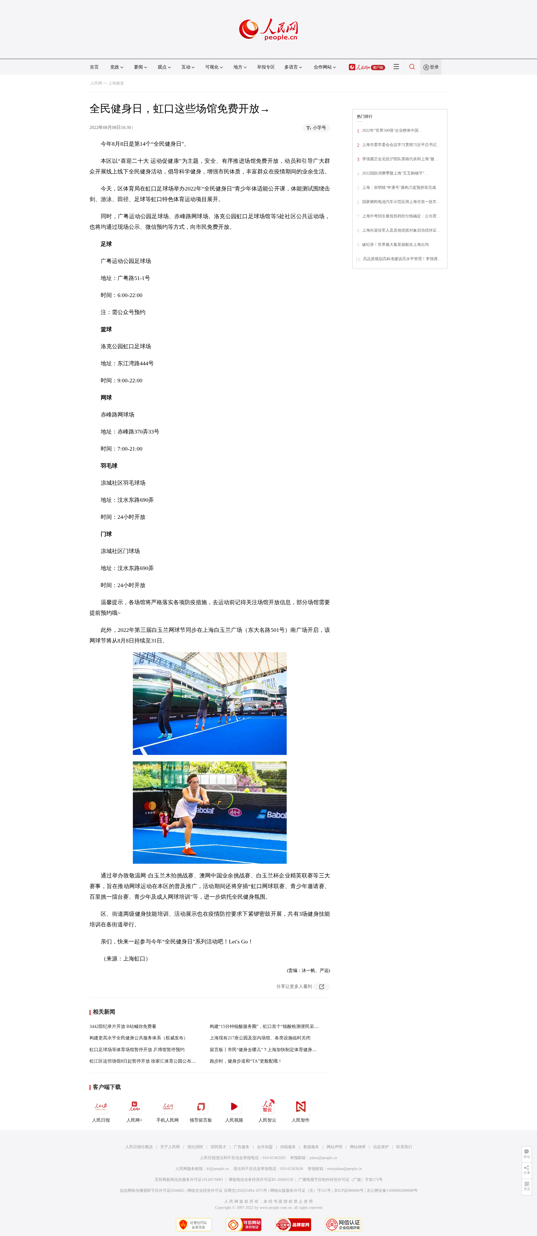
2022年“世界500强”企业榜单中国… (392, 130)
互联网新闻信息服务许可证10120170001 (189, 1180)
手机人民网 (167, 1120)
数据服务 (311, 1147)
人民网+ (134, 1120)
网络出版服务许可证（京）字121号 (300, 1190)
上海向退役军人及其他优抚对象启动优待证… (401, 230)
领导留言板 (201, 1120)
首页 (94, 67)
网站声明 (334, 1147)
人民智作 (301, 1120)
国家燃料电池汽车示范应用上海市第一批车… (401, 202)
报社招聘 (195, 1147)
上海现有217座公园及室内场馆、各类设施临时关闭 (260, 1037)
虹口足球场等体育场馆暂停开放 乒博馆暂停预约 (137, 1049)
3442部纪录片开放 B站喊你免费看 (123, 1026)
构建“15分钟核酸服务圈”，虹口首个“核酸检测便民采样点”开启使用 (276, 1026)
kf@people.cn (218, 1169)
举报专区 (266, 67)
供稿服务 (288, 1147)
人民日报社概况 (139, 1147)
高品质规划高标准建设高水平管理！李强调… (402, 259)
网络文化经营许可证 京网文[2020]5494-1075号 (227, 1190)
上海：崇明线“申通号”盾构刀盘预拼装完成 (399, 187)
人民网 (96, 83)
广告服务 (241, 1147)
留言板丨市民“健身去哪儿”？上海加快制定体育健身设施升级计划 (274, 1049)
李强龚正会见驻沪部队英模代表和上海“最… (400, 159)
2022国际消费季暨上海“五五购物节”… (395, 173)
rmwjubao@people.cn (344, 1169)
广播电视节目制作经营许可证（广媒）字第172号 (340, 1180)
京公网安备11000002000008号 (392, 1190)
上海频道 (116, 83)
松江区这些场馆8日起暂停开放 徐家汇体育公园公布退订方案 (149, 1061)
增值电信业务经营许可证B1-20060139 (261, 1180)
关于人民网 (170, 1147)
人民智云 (267, 1120)
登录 (434, 67)
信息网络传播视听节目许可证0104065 (152, 1190)
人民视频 (234, 1120)
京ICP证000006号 (349, 1190)
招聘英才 (218, 1147)
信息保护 (381, 1147)
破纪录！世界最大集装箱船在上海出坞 (395, 245)
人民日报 (101, 1120)
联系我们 (404, 1147)
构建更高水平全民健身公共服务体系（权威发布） (139, 1037)
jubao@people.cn (323, 1158)
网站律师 (358, 1147)
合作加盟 (265, 1147)
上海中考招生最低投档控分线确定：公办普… (401, 216)
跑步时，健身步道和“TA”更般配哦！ (246, 1061)
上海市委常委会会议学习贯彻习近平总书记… (401, 145)
